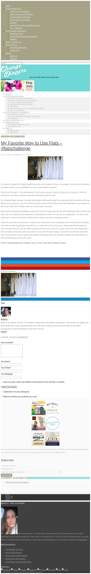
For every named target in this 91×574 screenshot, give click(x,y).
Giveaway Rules (16, 34)
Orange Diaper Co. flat (14, 203)
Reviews (13, 23)
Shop (7, 499)
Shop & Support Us (13, 42)
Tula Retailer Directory (14, 549)
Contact (13, 59)
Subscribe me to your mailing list (16, 392)
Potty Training (16, 28)
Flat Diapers (5, 136)
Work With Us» (11, 45)
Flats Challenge (19, 136)
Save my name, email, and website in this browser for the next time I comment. (34, 382)
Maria (17, 155)
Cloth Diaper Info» (13, 9)
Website (4, 332)
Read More (82, 540)
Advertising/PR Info (18, 48)
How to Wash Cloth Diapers (16, 556)
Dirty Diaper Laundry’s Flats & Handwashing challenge (57, 192)
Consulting (15, 50)
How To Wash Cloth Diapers (21, 14)
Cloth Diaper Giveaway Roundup (23, 36)
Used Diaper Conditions (20, 20)
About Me (14, 56)
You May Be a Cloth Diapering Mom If (25, 25)
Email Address (7, 469)
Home (7, 6)
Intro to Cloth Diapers (20, 11)
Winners (13, 39)
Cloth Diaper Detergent (20, 17)
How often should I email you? (13, 472)
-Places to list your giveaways (17, 482)
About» (8, 53)
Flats (11, 136)
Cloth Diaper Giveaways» (16, 31)
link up (34, 243)
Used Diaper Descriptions (15, 559)
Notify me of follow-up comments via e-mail (20, 397)
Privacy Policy (36, 572)
